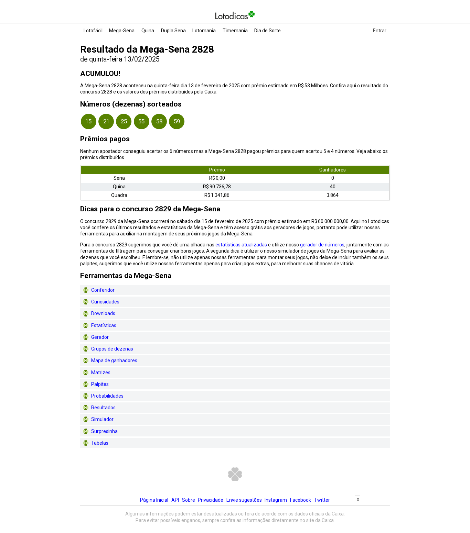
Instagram (276, 500)
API (175, 500)
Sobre (188, 500)
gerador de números (322, 244)
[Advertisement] (235, 517)
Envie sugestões (244, 500)
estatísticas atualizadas (241, 244)
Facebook (300, 500)
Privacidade (210, 500)
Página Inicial (154, 500)
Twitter (322, 500)
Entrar (379, 30)
